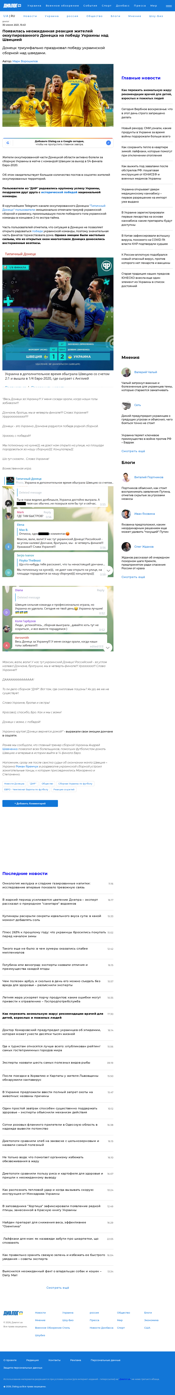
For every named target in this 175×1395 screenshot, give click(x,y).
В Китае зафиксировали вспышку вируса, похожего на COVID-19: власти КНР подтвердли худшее (146, 240)
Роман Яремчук (27, 766)
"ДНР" (33, 783)
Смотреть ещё (57, 1287)
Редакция (32, 1360)
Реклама (75, 1360)
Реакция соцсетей (63, 789)
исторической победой (58, 192)
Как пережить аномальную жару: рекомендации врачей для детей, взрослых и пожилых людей (147, 94)
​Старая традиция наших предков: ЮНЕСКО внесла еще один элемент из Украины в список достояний (146, 280)
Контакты (54, 1360)
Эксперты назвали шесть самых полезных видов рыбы (46, 1062)
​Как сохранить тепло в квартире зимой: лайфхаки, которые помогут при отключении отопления (147, 151)
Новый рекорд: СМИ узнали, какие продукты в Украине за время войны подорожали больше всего (146, 132)
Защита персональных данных (22, 1367)
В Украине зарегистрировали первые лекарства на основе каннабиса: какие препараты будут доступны (147, 218)
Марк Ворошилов (25, 61)
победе (37, 231)
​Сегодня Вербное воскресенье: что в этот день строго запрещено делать (147, 113)
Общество (47, 783)
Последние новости (25, 873)
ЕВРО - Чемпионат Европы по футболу (26, 789)
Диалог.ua (124, 1379)
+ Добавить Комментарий (30, 803)
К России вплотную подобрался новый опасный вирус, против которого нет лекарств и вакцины (146, 259)
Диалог (5, 21)
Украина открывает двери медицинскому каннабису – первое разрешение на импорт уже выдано (144, 195)
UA (6, 16)
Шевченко (10, 749)
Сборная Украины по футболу (75, 783)
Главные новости (141, 77)
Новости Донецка (14, 783)
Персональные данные (105, 1360)
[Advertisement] (57, 837)
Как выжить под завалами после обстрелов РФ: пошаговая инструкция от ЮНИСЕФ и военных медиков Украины (145, 172)
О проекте (10, 1360)
